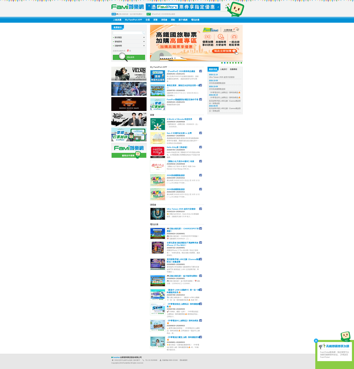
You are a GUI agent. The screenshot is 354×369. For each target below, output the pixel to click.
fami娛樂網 (127, 6)
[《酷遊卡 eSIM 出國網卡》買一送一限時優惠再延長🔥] (200, 289)
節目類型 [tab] (118, 37)
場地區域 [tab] (118, 42)
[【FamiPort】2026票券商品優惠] (200, 71)
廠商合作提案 (129, 151)
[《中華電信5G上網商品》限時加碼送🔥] (200, 320)
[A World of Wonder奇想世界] (200, 119)
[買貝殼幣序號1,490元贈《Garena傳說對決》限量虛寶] (200, 259)
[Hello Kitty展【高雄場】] (200, 147)
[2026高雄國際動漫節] (200, 175)
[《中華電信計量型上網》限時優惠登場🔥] (200, 337)
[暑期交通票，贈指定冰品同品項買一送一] (200, 85)
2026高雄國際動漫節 (217, 82)
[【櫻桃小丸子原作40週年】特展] (200, 161)
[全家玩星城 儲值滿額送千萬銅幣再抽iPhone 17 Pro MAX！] (200, 242)
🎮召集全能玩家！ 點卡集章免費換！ (130, 14)
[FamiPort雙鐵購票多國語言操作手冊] (200, 99)
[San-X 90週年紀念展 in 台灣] (200, 133)
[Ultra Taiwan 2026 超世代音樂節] (200, 209)
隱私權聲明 (183, 360)
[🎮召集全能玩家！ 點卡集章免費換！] (200, 276)
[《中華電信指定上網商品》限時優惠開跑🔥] (200, 304)
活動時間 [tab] (118, 46)
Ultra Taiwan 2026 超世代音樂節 (222, 76)
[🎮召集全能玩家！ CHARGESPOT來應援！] (200, 228)
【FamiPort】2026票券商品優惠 (163, 14)
